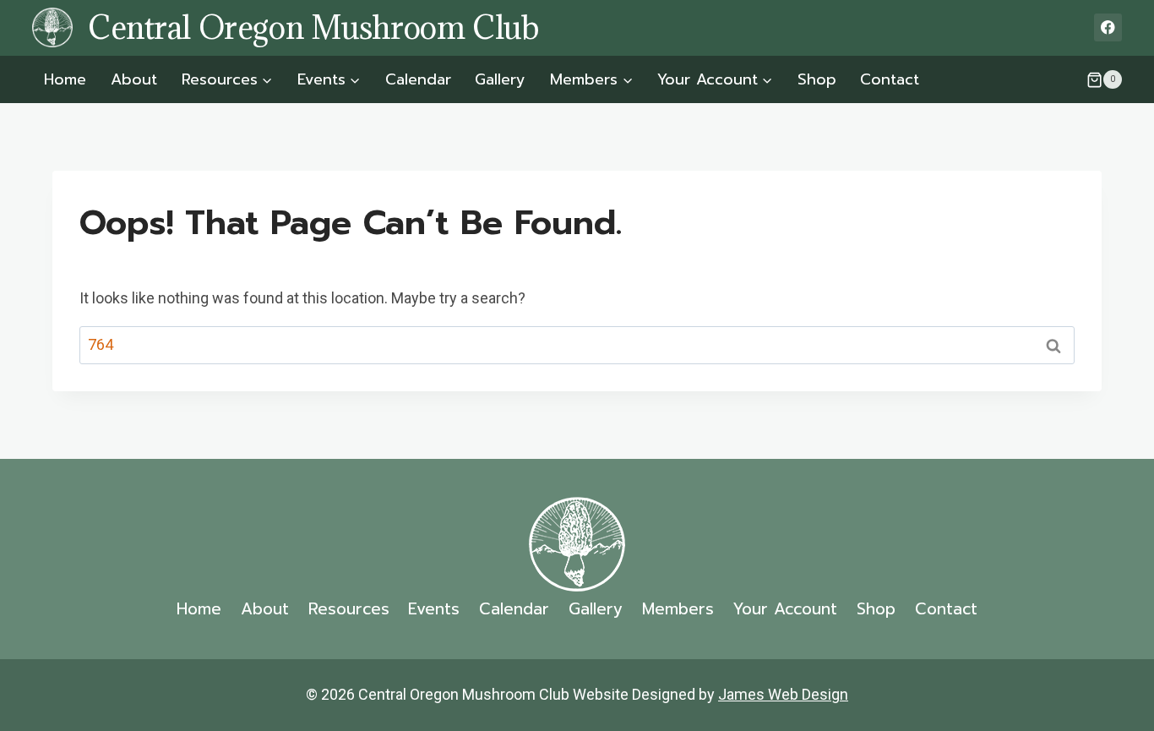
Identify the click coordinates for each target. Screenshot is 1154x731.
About (134, 79)
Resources (348, 609)
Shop (816, 79)
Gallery (500, 79)
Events (434, 609)
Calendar (418, 79)
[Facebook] (1108, 27)
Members (678, 609)
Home (65, 79)
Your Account (784, 609)
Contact (889, 79)
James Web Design (783, 694)
